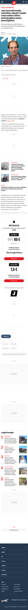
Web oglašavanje (5, 589)
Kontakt (3, 591)
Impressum (4, 584)
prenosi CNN (10, 121)
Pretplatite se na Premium (19, 600)
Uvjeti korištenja (17, 584)
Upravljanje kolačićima (18, 591)
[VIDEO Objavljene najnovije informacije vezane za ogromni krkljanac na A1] (23, 449)
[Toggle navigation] (2, 2)
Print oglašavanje (17, 589)
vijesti (3, 547)
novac (3, 561)
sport (3, 552)
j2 (2, 556)
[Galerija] (14, 51)
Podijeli (4, 78)
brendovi (4, 574)
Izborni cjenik (16, 586)
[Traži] (26, 2)
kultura (4, 565)
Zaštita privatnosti (5, 586)
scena (3, 570)
